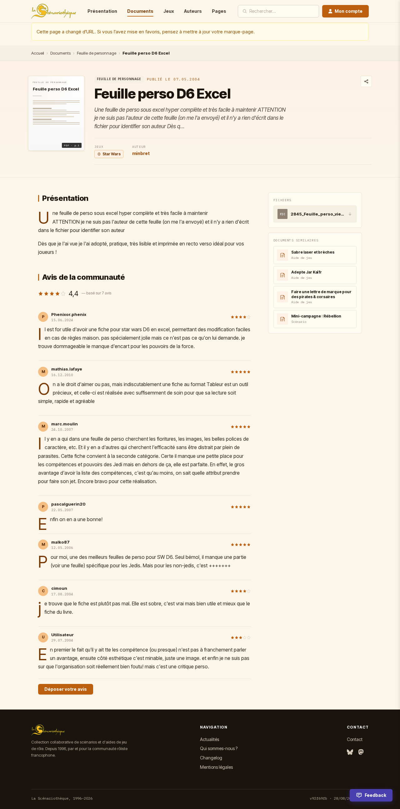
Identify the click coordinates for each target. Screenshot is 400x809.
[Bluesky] (350, 752)
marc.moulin (64, 423)
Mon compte (348, 11)
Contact (354, 739)
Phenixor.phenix (68, 314)
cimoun (59, 588)
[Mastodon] (361, 752)
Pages (219, 11)
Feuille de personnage (96, 53)
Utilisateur (62, 634)
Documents (140, 11)
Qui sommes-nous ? (219, 748)
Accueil (37, 53)
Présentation (102, 11)
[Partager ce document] (366, 81)
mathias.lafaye (66, 368)
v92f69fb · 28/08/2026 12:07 (339, 798)
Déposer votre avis (65, 689)
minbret (141, 153)
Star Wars (111, 154)
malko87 (60, 542)
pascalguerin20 (68, 503)
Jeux (168, 11)
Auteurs (193, 11)
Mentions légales (216, 767)
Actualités (209, 739)
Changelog (211, 757)
